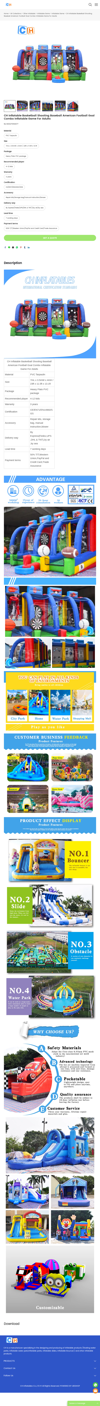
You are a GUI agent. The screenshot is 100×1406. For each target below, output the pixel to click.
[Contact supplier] (95, 1390)
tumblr (24, 247)
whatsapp (17, 247)
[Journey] (95, 1384)
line (9, 247)
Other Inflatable (29, 13)
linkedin (28, 247)
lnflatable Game (43, 13)
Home (6, 13)
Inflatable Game (58, 13)
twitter (13, 247)
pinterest (21, 247)
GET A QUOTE (50, 238)
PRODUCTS (9, 1361)
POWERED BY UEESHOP (70, 1385)
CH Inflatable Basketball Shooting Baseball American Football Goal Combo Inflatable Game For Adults (48, 14)
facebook (5, 247)
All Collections (15, 13)
